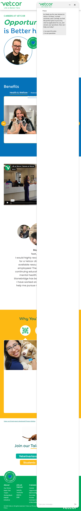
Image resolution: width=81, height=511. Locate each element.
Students (29, 462)
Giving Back (8, 495)
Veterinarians (28, 456)
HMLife (18, 495)
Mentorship (33, 493)
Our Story (7, 488)
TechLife (19, 493)
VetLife (19, 490)
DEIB (17, 497)
